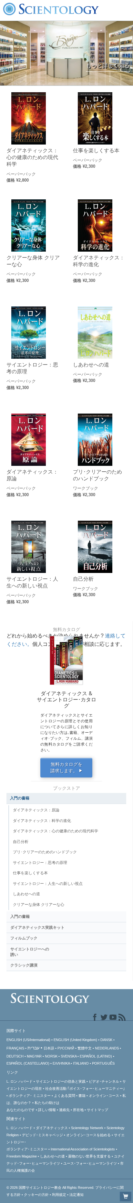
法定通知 (76, 1195)
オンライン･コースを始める (88, 1135)
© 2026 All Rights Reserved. (50, 1187)
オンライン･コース (104, 1096)
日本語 (49, 1048)
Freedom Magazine (21, 1156)
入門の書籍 (19, 798)
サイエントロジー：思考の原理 (32, 368)
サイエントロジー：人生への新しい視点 (32, 582)
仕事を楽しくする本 (96, 150)
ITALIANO (81, 1063)
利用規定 (59, 1195)
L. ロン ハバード (19, 1081)
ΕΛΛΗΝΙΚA (61, 1063)
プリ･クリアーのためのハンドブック (97, 475)
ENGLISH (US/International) (28, 1040)
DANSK (106, 1040)
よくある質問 (64, 1096)
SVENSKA (69, 1056)
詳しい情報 (47, 1110)
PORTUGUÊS (103, 1063)
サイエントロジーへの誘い (29, 952)
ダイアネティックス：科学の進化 (99, 261)
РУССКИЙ (65, 1048)
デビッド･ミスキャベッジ (42, 1135)
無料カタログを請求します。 (66, 768)
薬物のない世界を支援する (89, 1156)
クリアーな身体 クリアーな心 (33, 261)
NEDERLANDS (107, 1048)
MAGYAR (34, 1056)
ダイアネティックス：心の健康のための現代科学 (32, 157)
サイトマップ (97, 1110)
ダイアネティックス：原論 (32, 475)
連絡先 (64, 1110)
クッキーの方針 (36, 1195)
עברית (33, 1047)
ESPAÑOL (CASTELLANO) (27, 1063)
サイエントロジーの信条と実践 (61, 1081)
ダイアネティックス (52, 1128)
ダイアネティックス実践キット (37, 927)
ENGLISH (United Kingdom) (75, 1040)
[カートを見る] (125, 1196)
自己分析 (83, 579)
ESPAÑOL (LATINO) (96, 1056)
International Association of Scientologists (83, 1149)
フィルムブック (23, 938)
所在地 (78, 1110)
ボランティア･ (30, 1096)
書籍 (82, 1096)
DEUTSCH (15, 1056)
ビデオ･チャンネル (104, 1081)
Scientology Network (87, 1128)
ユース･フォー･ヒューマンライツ (90, 1163)
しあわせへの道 (91, 364)
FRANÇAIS (15, 1048)
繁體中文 (84, 1048)
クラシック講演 (23, 965)
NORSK (51, 1056)
